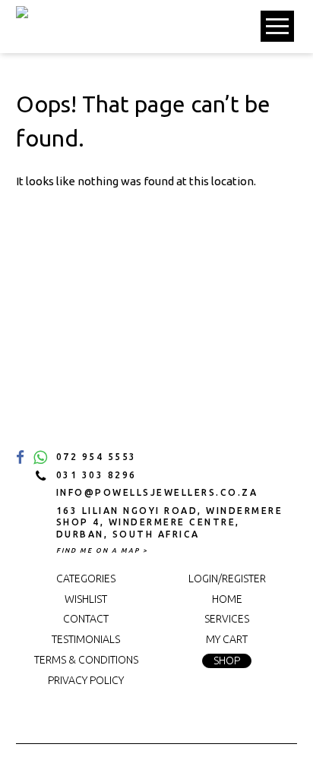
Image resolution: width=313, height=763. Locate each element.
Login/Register (227, 578)
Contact (86, 619)
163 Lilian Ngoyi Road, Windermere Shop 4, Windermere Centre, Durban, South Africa (169, 522)
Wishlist (86, 599)
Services (226, 619)
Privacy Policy (86, 680)
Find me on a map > (102, 550)
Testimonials (86, 639)
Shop (226, 660)
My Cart (227, 639)
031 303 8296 (96, 475)
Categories (85, 578)
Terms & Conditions (86, 660)
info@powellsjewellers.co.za (157, 492)
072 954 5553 (96, 457)
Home (227, 599)
